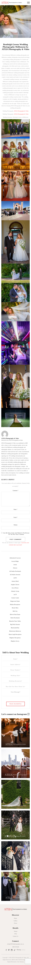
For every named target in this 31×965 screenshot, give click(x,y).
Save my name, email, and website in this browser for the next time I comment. (16, 533)
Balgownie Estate (15, 601)
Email (15, 517)
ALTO (15, 578)
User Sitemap (20, 961)
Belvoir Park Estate (15, 614)
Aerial (15, 564)
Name (15, 509)
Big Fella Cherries (15, 624)
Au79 (15, 594)
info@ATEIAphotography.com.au (15, 944)
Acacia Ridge (15, 561)
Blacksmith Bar (15, 627)
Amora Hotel (15, 581)
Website (15, 525)
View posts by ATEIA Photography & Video (12, 440)
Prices (15, 923)
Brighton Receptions (15, 637)
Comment (15, 490)
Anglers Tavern (15, 584)
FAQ (15, 933)
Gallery (15, 920)
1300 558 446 (15, 947)
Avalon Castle (15, 598)
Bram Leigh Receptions (15, 634)
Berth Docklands (15, 617)
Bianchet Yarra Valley (15, 621)
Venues (15, 931)
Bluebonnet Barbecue (15, 631)
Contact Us (15, 936)
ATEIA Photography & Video (21, 111)
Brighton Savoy (15, 641)
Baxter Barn (15, 608)
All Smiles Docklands (15, 571)
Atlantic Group (15, 591)
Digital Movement (11, 961)
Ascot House (15, 588)
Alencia (15, 568)
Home (15, 918)
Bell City (15, 611)
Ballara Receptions (15, 604)
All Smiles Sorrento (15, 574)
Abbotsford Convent (15, 558)
